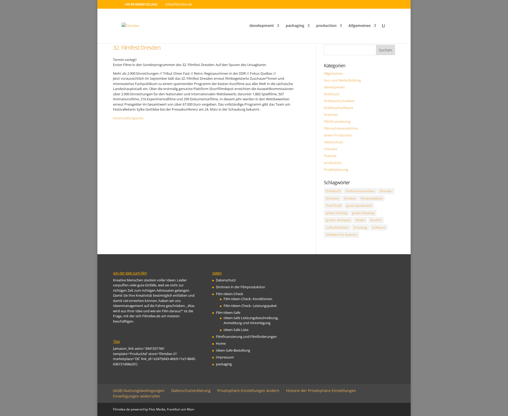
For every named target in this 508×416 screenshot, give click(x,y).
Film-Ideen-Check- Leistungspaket (250, 305)
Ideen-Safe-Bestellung (233, 350)
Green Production (338, 135)
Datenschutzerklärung (191, 390)
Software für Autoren (341, 234)
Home (221, 343)
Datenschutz (226, 280)
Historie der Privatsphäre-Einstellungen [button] (321, 390)
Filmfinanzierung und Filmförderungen (246, 336)
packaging (295, 26)
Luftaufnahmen (337, 227)
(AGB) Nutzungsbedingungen (139, 390)
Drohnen (331, 114)
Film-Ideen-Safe (228, 312)
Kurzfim (376, 220)
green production (359, 205)
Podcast (330, 155)
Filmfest (350, 198)
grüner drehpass (338, 220)
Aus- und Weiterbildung (342, 80)
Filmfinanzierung (337, 121)
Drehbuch (331, 94)
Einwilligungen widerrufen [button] (136, 396)
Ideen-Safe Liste (236, 329)
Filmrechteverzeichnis (341, 128)
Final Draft (333, 205)
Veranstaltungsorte (128, 118)
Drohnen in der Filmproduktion (240, 287)
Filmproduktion (372, 198)
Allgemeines (359, 26)
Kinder (360, 220)
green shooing (336, 213)
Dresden (386, 191)
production (326, 26)
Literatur (331, 148)
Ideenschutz (333, 142)
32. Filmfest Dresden (137, 47)
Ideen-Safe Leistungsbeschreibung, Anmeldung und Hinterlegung (251, 320)
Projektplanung (336, 169)
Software (378, 227)
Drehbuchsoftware (338, 107)
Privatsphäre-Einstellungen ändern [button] (248, 390)
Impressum (225, 357)
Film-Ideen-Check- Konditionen (248, 298)
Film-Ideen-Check (229, 293)
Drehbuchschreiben (339, 100)
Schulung (360, 227)
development (262, 26)
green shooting (363, 213)
